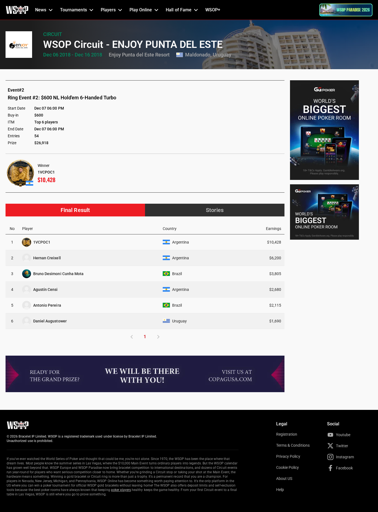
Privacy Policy (288, 456)
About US (284, 478)
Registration (286, 434)
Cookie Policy (287, 467)
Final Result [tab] (75, 210)
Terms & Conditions (293, 445)
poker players (121, 490)
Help (280, 489)
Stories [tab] (214, 210)
